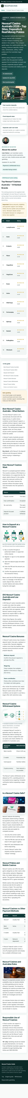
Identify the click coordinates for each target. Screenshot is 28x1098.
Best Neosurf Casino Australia (11, 367)
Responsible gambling (8, 1080)
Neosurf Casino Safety (9, 384)
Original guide (9, 1076)
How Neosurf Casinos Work (10, 370)
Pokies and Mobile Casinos (10, 387)
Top (3, 1076)
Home (3, 10)
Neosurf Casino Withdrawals (11, 381)
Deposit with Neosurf (9, 372)
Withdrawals (18, 1076)
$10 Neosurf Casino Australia (11, 375)
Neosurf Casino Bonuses (10, 378)
